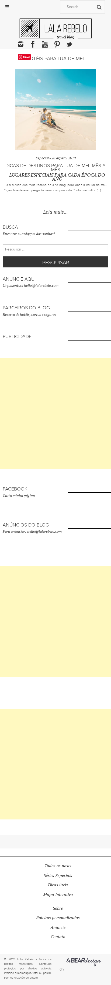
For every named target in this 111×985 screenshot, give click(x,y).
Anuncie (57, 927)
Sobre (58, 908)
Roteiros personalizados (58, 917)
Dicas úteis (58, 885)
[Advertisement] (55, 413)
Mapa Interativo (58, 894)
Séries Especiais (58, 875)
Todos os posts (57, 866)
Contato (58, 937)
